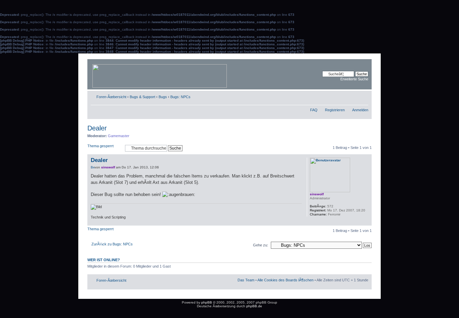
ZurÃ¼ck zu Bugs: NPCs (112, 244)
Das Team (246, 280)
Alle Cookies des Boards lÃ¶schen (285, 280)
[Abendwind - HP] (160, 74)
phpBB (206, 302)
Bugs (163, 97)
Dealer (97, 128)
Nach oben (366, 222)
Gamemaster (118, 136)
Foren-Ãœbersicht (111, 97)
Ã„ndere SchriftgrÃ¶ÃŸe (363, 95)
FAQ (314, 110)
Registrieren (335, 110)
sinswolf (108, 167)
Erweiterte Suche (354, 79)
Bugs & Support (142, 97)
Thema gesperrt (100, 146)
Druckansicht (353, 95)
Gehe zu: (260, 245)
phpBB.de (254, 306)
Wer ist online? (103, 260)
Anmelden (360, 110)
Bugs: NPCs (180, 97)
